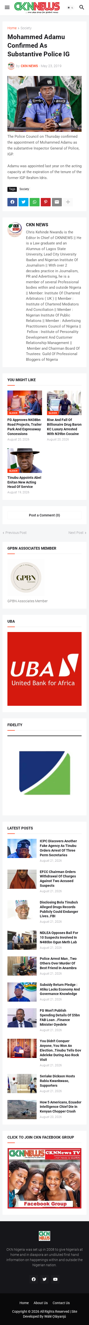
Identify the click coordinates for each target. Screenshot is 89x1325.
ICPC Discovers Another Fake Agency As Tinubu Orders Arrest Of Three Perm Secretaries (58, 848)
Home (12, 28)
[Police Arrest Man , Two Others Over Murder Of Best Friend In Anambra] (22, 966)
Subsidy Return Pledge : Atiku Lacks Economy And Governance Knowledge (60, 989)
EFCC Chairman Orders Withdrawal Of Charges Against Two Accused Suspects (58, 879)
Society (26, 28)
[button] (7, 7)
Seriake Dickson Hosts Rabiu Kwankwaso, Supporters (57, 1080)
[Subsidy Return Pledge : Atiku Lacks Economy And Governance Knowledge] (22, 992)
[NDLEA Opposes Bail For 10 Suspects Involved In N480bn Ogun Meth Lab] (22, 940)
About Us (41, 1303)
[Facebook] (12, 202)
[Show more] (68, 202)
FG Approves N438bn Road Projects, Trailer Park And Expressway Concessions (24, 427)
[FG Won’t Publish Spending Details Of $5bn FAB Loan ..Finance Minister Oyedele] (22, 1017)
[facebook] (33, 1279)
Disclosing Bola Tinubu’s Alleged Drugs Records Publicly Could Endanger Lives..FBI (59, 909)
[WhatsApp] (35, 202)
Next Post (76, 533)
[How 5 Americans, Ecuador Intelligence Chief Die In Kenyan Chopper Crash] (22, 1109)
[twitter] (44, 1279)
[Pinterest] (46, 202)
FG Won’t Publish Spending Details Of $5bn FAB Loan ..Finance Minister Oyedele (60, 1017)
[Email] (57, 202)
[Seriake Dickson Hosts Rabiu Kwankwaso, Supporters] (22, 1083)
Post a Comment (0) (44, 515)
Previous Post (16, 533)
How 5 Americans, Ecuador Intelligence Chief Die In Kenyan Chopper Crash (60, 1107)
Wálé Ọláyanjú (55, 1316)
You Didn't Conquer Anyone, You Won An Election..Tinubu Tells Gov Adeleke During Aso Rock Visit (60, 1050)
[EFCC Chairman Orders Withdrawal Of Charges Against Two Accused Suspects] (22, 879)
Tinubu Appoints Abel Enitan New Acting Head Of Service (24, 482)
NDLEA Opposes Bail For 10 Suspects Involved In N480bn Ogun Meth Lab (59, 937)
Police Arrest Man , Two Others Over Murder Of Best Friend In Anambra (58, 963)
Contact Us (61, 1303)
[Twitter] (23, 202)
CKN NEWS (37, 224)
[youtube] (55, 1279)
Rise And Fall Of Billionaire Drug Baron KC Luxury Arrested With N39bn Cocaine (64, 427)
